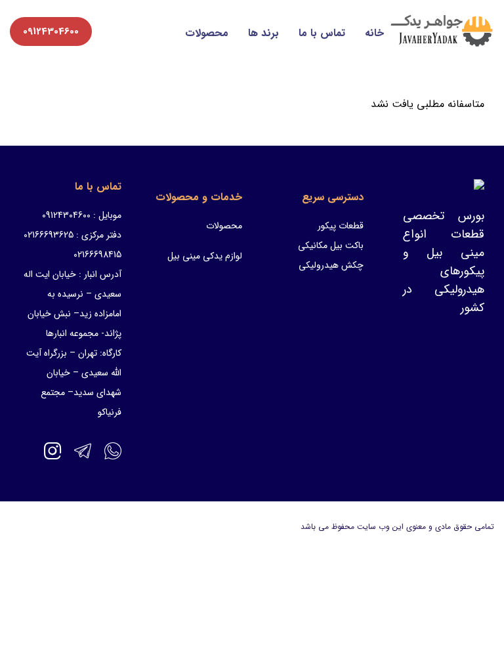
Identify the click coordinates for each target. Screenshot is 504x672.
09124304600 (51, 31)
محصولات (206, 33)
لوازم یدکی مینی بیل (204, 256)
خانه (374, 33)
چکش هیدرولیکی (331, 265)
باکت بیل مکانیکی (331, 245)
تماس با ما (322, 33)
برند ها (263, 33)
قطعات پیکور (341, 226)
